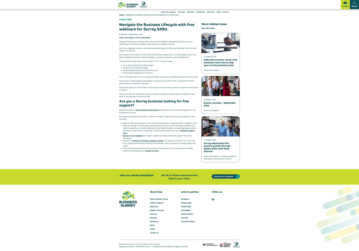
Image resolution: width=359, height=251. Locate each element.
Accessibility (185, 210)
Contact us (154, 233)
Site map (184, 218)
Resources (154, 206)
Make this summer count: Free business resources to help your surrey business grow (220, 62)
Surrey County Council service (147, 110)
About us (211, 12)
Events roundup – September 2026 (220, 104)
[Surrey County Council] (236, 244)
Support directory (157, 210)
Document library (188, 221)
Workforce (200, 12)
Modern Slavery (187, 214)
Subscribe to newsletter (224, 176)
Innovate (181, 12)
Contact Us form (152, 151)
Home (121, 15)
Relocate (190, 12)
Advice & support (168, 12)
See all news (208, 28)
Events (226, 12)
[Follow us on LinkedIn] (213, 199)
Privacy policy (186, 203)
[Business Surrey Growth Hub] (128, 4)
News (219, 12)
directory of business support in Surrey (148, 141)
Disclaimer (185, 199)
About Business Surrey (159, 199)
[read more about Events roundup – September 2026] (221, 86)
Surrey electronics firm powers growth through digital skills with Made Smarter (217, 147)
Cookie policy (186, 206)
